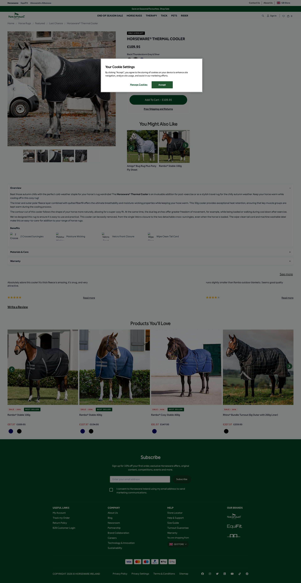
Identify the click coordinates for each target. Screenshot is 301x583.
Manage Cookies (139, 84)
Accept (162, 84)
